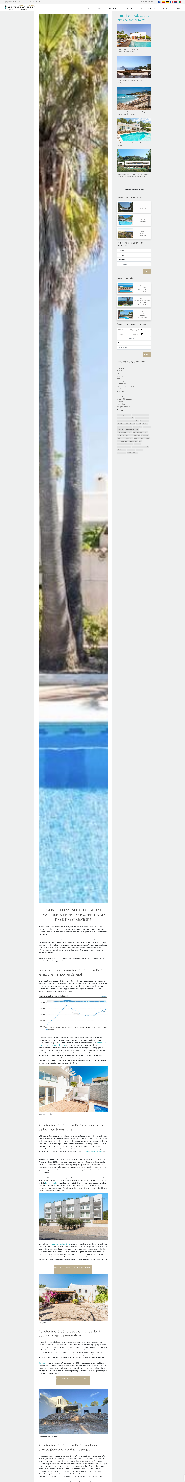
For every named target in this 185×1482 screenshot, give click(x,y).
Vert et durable (144, 447)
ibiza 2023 (138, 423)
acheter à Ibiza (136, 415)
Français (119, 373)
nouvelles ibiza (144, 435)
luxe (146, 432)
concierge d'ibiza (139, 418)
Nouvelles (120, 391)
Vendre (98, 8)
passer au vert (121, 438)
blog (118, 366)
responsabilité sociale (122, 441)
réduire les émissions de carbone (125, 444)
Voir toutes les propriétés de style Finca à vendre (73, 1378)
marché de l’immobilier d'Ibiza (124, 435)
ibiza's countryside (144, 421)
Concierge (120, 368)
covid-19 (147, 418)
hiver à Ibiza (135, 421)
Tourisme (120, 401)
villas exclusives (131, 449)
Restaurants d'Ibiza (133, 441)
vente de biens (135, 447)
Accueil (79, 8)
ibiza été (130, 426)
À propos (151, 8)
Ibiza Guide (165, 8)
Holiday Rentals (112, 8)
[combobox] (134, 250)
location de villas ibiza (138, 432)
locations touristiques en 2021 (93, 1151)
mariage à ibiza (136, 435)
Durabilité (120, 421)
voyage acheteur (121, 452)
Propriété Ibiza (122, 396)
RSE (140, 441)
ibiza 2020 (120, 423)
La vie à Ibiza (120, 429)
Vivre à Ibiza (121, 404)
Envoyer (147, 271)
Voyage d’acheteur (123, 407)
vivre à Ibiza (139, 449)
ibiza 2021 (126, 423)
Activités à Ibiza (144, 415)
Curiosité (120, 371)
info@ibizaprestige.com (23, 2)
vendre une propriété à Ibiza (124, 447)
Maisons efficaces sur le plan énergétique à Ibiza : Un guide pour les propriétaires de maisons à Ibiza (134, 175)
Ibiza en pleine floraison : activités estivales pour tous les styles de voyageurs (132, 113)
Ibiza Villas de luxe (122, 426)
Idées (119, 379)
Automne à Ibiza (121, 418)
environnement (127, 421)
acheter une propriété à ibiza (124, 415)
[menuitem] (159, 1)
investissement (146, 426)
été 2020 (129, 452)
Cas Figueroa (43, 1363)
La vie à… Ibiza (122, 381)
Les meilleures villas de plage (131, 429)
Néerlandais (121, 389)
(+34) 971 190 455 (9, 2)
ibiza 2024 (145, 423)
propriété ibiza (129, 438)
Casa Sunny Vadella (51, 1183)
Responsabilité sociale (124, 399)
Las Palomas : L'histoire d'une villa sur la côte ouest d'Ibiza (133, 144)
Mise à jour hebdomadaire (126, 386)
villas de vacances (122, 449)
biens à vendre (130, 418)
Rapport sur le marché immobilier (142, 438)
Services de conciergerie (133, 8)
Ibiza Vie (120, 376)
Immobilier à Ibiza (137, 426)
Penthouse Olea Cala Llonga (60, 1244)
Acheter (87, 8)
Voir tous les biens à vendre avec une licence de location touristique (73, 1267)
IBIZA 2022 (132, 423)
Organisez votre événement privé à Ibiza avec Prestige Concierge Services (132, 50)
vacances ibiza (137, 444)
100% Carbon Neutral (146, 2)
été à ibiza (135, 452)
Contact (177, 8)
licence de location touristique (124, 432)
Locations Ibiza (122, 384)
